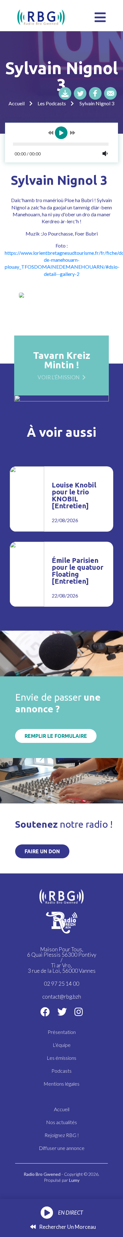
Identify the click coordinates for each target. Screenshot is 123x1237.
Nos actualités (61, 1122)
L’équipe (62, 1045)
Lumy (74, 1180)
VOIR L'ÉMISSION (59, 377)
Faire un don (42, 851)
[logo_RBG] (41, 17)
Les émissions (61, 1058)
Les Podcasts (52, 103)
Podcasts (61, 1071)
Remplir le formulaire (56, 736)
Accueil (17, 103)
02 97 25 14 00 (61, 983)
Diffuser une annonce (62, 1148)
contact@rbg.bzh (61, 996)
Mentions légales (61, 1084)
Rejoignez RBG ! (61, 1135)
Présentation (62, 1032)
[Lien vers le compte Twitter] (62, 1011)
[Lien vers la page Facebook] (45, 1011)
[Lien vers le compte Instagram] (78, 1011)
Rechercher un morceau (67, 1226)
